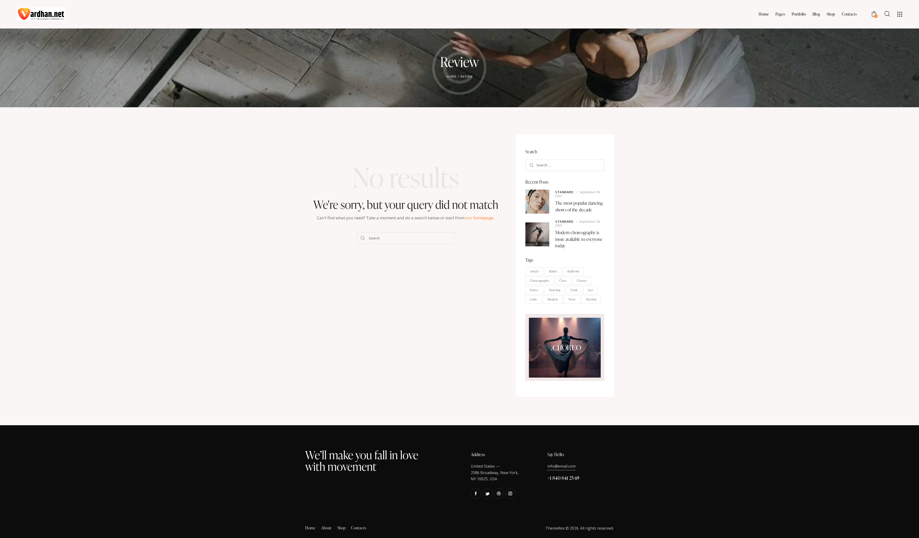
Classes (582, 281)
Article (534, 271)
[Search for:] (564, 165)
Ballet (553, 271)
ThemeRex (555, 528)
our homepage (479, 218)
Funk (574, 290)
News (572, 299)
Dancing (554, 290)
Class (563, 281)
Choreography (539, 281)
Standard (564, 192)
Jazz (590, 290)
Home (451, 76)
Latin (533, 299)
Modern (552, 299)
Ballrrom (573, 271)
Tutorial (591, 299)
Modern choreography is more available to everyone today (579, 239)
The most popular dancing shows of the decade (579, 206)
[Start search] (363, 238)
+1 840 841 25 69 (563, 478)
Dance (534, 290)
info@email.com (561, 466)
